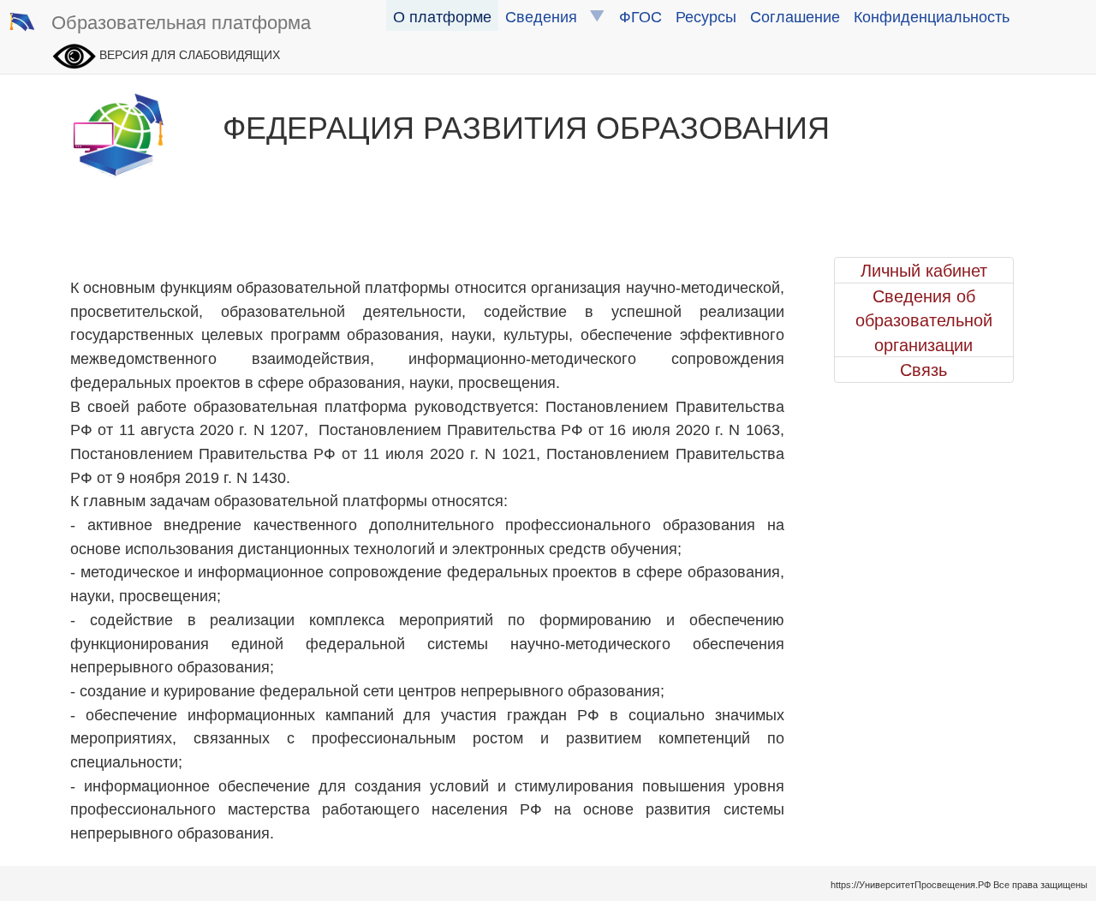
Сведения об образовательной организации (923, 319)
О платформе (442, 15)
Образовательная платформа (181, 21)
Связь (923, 369)
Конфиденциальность (932, 15)
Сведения (547, 15)
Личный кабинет (924, 270)
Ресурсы (706, 15)
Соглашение (795, 15)
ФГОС (640, 15)
